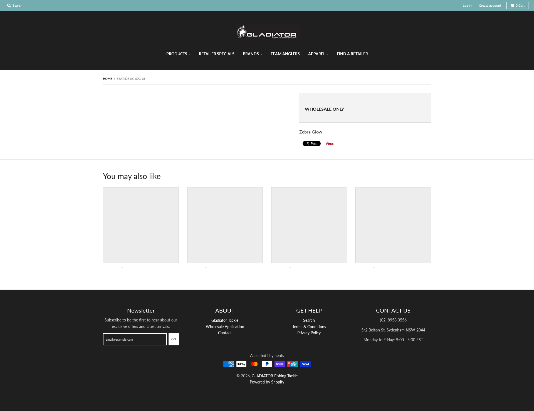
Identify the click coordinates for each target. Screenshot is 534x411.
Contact (225, 332)
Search (309, 320)
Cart (520, 5)
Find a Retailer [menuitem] (352, 53)
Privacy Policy (309, 332)
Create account (490, 5)
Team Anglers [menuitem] (285, 53)
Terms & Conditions (309, 326)
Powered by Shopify (267, 382)
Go (173, 339)
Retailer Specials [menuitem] (216, 53)
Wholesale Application (225, 326)
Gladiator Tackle (224, 320)
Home (107, 78)
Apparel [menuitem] (316, 53)
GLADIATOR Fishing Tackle (275, 375)
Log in (467, 5)
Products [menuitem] (176, 53)
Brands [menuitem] (251, 53)
